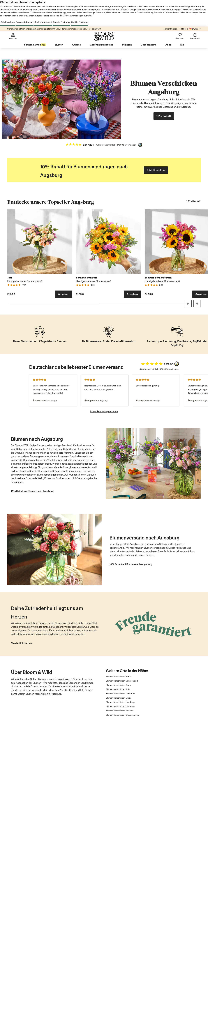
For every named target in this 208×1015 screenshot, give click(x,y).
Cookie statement (24, 22)
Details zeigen (8, 22)
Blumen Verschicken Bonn (118, 685)
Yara (9, 277)
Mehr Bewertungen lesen (104, 411)
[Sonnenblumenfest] (108, 241)
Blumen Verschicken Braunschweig (122, 715)
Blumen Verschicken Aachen (119, 710)
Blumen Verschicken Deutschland (122, 681)
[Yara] (39, 241)
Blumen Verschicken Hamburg (120, 702)
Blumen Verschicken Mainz (118, 698)
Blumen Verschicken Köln (118, 689)
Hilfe (183, 29)
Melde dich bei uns (21, 643)
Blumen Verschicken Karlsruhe (120, 693)
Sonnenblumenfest (86, 277)
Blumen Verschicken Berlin (118, 676)
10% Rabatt (193, 201)
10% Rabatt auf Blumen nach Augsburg (32, 491)
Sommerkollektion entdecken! (22, 29)
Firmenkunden (170, 29)
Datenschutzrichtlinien (160, 9)
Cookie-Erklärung (61, 22)
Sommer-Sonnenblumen (158, 277)
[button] (63, 294)
